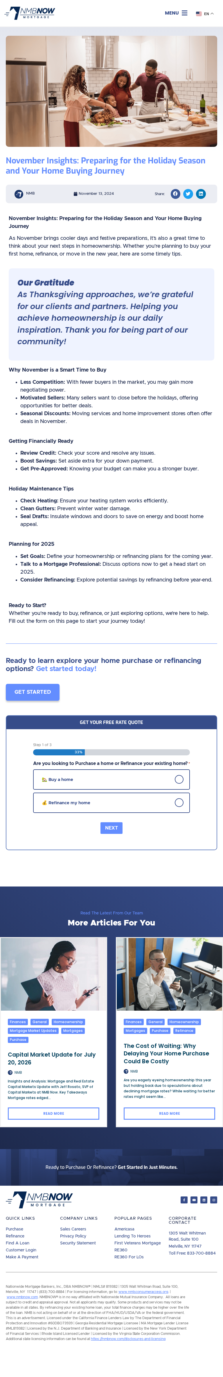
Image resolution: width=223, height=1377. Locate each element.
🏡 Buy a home (57, 779)
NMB (18, 1072)
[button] (176, 13)
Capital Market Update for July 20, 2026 (52, 1058)
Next (111, 828)
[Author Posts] (10, 1072)
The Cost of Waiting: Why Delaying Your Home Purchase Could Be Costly (166, 1053)
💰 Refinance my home (66, 802)
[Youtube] (193, 1199)
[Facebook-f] (184, 1199)
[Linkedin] (203, 1199)
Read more (53, 1113)
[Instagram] (213, 1199)
